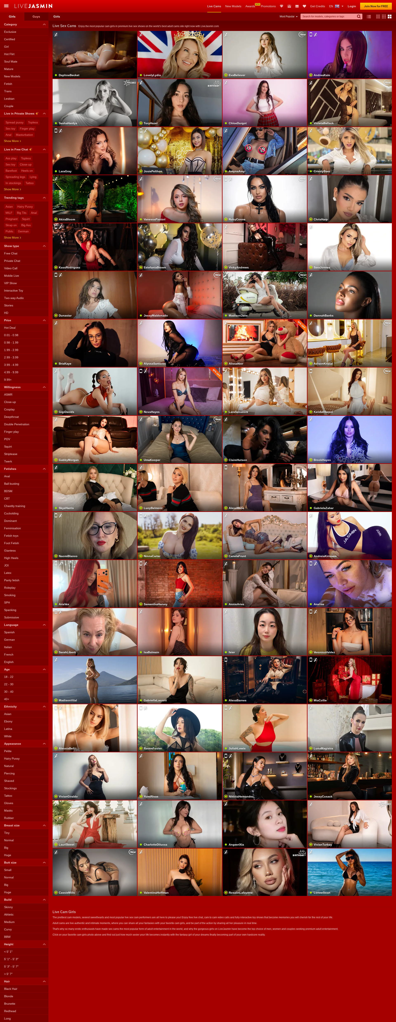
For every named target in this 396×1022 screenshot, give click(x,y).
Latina (8, 728)
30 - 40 (8, 691)
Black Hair (10, 988)
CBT (7, 498)
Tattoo (30, 183)
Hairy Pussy (25, 206)
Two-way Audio (14, 298)
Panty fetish (11, 580)
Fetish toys (11, 535)
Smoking (9, 595)
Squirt (26, 219)
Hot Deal (9, 327)
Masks (8, 810)
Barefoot (11, 170)
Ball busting (11, 483)
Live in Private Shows (19, 113)
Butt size (10, 862)
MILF (9, 212)
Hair (7, 981)
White (8, 736)
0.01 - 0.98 (11, 335)
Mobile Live (11, 275)
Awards (250, 6)
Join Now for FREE (376, 6)
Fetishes (10, 468)
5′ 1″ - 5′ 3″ (11, 959)
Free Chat (10, 253)
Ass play (11, 158)
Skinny (8, 907)
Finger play (27, 128)
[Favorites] (304, 6)
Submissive (11, 617)
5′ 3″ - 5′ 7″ (11, 966)
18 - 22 (8, 676)
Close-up (26, 164)
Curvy (8, 929)
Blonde (8, 996)
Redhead (10, 1011)
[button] (377, 16)
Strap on (11, 225)
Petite (8, 751)
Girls (12, 16)
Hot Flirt (9, 54)
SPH (7, 602)
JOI (6, 565)
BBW (7, 936)
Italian (8, 647)
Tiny (6, 832)
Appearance (12, 743)
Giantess (10, 550)
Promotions (268, 6)
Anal (8, 134)
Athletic (9, 914)
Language (11, 624)
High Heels (11, 558)
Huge (7, 855)
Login (352, 6)
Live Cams (214, 6)
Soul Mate (10, 61)
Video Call (10, 268)
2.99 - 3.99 (11, 357)
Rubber (9, 818)
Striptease (10, 454)
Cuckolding (11, 513)
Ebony (8, 721)
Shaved (9, 780)
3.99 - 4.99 (11, 364)
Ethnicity (10, 706)
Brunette (9, 1003)
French (8, 654)
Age (7, 669)
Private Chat (12, 260)
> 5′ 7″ (8, 974)
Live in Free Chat (16, 149)
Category (10, 24)
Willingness (12, 387)
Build (8, 899)
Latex (7, 572)
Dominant (10, 520)
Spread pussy (15, 122)
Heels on (27, 170)
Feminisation (12, 528)
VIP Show (10, 283)
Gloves (8, 803)
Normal (9, 840)
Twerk (8, 461)
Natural (9, 766)
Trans (8, 91)
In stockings (13, 183)
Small (7, 870)
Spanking (10, 610)
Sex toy (10, 128)
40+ (6, 699)
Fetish (8, 83)
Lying (33, 176)
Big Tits (21, 212)
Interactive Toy (13, 290)
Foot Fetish (11, 543)
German (23, 231)
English (9, 662)
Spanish (9, 632)
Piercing (9, 773)
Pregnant (12, 219)
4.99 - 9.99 (11, 372)
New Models (233, 6)
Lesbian (9, 98)
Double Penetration (16, 424)
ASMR (8, 394)
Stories (8, 305)
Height (8, 944)
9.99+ (8, 379)
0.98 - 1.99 (11, 342)
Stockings (10, 788)
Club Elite (281, 6)
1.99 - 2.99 (11, 350)
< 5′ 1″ (8, 951)
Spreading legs (15, 176)
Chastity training (14, 506)
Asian (9, 206)
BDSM (8, 491)
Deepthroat (11, 416)
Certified (9, 39)
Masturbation (24, 134)
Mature (8, 69)
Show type (11, 246)
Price (7, 320)
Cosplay (9, 409)
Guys (36, 16)
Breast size (12, 825)
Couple (8, 106)
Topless (33, 122)
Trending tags (14, 197)
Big (6, 847)
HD (6, 312)
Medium (9, 922)
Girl (6, 46)
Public (9, 231)
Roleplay (9, 587)
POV (7, 439)
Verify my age (95, 786)
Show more (11, 141)
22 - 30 (8, 684)
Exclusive (10, 31)
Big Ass (26, 225)
